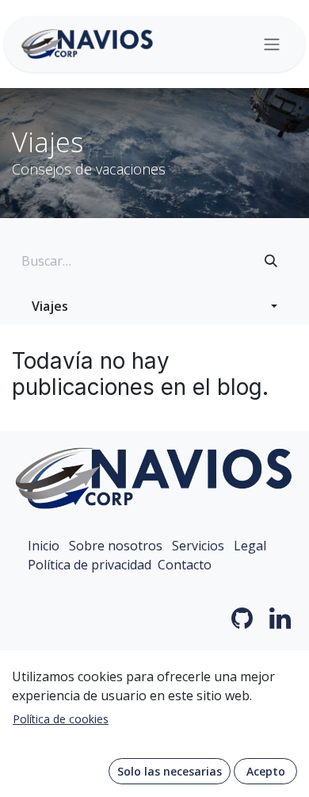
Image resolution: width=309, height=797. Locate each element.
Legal (250, 545)
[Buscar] (271, 261)
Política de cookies (61, 718)
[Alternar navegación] (271, 44)
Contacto (185, 564)
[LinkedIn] (280, 618)
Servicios (198, 545)
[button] (154, 306)
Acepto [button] (265, 771)
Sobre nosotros (115, 545)
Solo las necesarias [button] (169, 771)
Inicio (43, 545)
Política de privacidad (89, 564)
